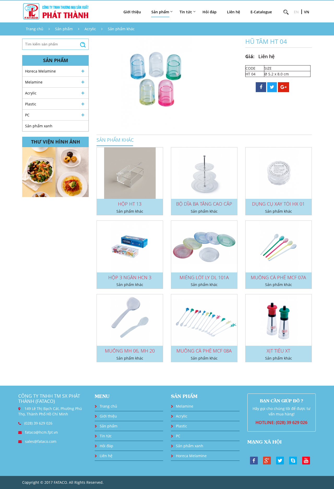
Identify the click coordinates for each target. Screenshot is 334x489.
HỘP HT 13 (129, 204)
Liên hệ (233, 11)
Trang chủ (34, 28)
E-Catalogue (261, 11)
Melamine (34, 82)
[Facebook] (254, 459)
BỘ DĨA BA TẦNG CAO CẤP (204, 204)
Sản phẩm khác (121, 28)
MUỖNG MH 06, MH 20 (130, 351)
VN (306, 11)
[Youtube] (306, 459)
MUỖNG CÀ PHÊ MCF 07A (278, 277)
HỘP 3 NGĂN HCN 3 (129, 277)
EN (296, 11)
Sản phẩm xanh (38, 125)
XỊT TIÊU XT (278, 351)
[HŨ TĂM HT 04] (157, 81)
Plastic (30, 104)
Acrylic (90, 28)
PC (27, 114)
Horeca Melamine (40, 71)
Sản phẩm (64, 28)
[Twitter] (280, 459)
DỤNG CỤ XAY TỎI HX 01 (278, 204)
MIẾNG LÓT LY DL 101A (204, 277)
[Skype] (293, 459)
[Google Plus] (267, 459)
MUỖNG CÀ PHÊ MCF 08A (204, 351)
